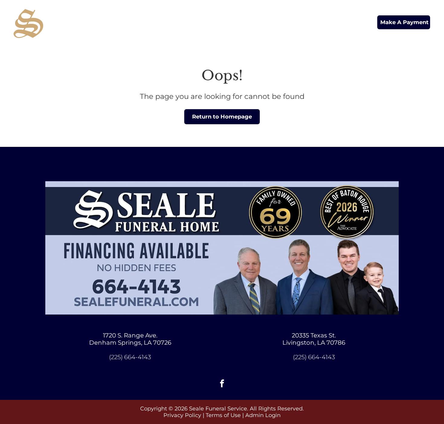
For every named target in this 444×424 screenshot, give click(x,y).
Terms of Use (223, 415)
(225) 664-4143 (130, 357)
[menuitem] (129, 17)
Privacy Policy (182, 415)
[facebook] (222, 384)
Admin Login (263, 415)
